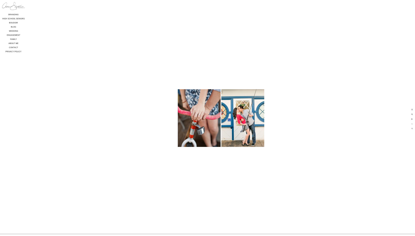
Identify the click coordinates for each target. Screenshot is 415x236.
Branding (13, 14)
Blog (13, 27)
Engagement (13, 35)
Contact (13, 47)
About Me (13, 43)
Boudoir (13, 23)
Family (13, 39)
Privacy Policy (14, 52)
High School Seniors (13, 19)
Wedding (13, 31)
